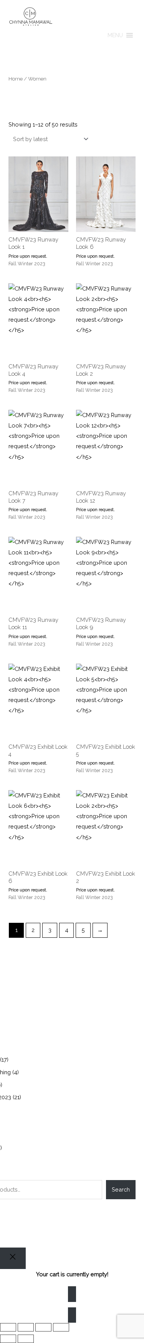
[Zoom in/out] (8, 1327)
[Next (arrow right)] (26, 1339)
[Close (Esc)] (61, 1327)
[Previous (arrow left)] (8, 1339)
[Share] (43, 1327)
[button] (115, 35)
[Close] (13, 1258)
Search (121, 1189)
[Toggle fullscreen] (26, 1327)
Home (15, 79)
